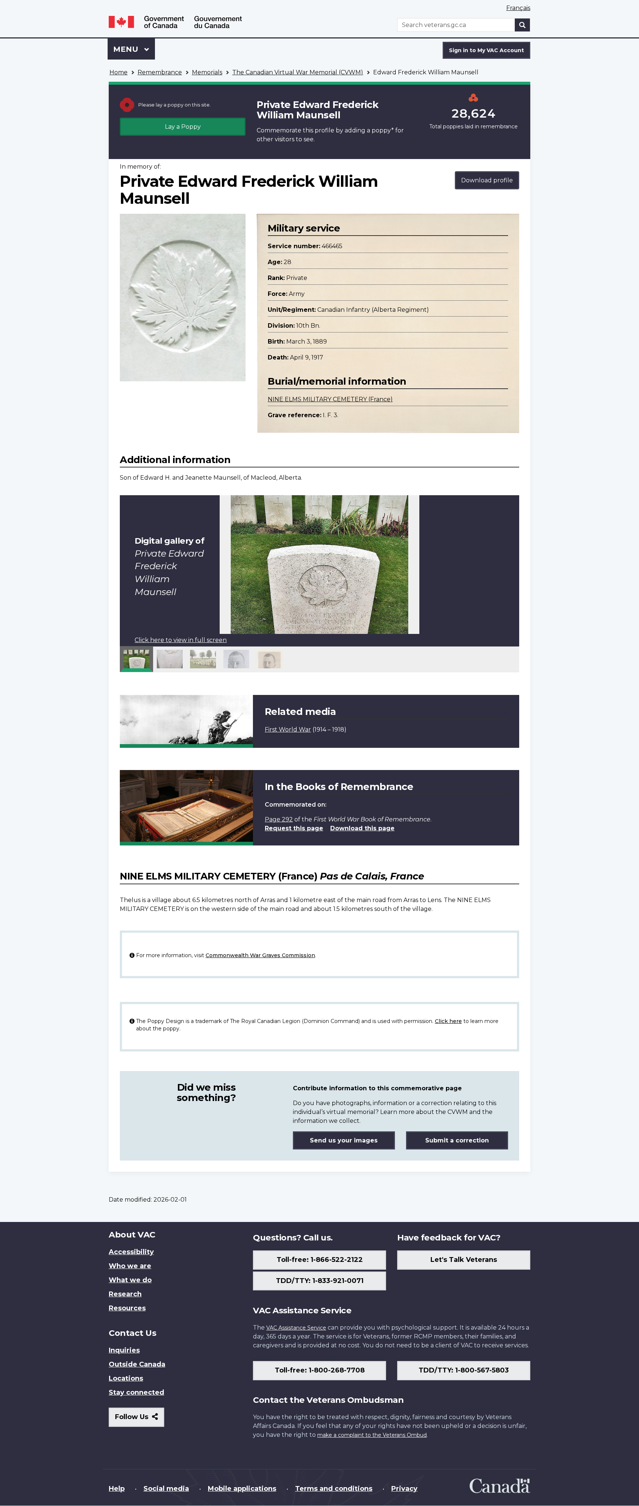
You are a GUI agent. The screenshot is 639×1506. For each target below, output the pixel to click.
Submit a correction (457, 1140)
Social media (166, 1489)
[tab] (136, 659)
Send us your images (344, 1140)
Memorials (207, 72)
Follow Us (139, 1419)
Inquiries (124, 1350)
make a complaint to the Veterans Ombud (372, 1435)
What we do (130, 1280)
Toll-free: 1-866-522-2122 (320, 1260)
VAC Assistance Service (296, 1327)
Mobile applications (242, 1489)
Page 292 (279, 819)
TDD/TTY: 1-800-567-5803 (464, 1370)
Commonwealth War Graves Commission (260, 955)
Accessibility (131, 1252)
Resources (127, 1308)
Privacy (404, 1489)
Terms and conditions (333, 1489)
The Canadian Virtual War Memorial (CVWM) (297, 72)
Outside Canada (137, 1364)
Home (118, 72)
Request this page (294, 828)
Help (117, 1489)
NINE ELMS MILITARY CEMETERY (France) (330, 399)
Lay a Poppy (183, 126)
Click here (448, 1021)
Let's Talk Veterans (463, 1260)
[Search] (522, 25)
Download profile (487, 180)
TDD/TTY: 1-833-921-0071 (320, 1281)
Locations (126, 1378)
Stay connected (136, 1392)
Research (125, 1294)
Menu (127, 49)
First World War (288, 729)
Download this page (362, 828)
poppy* (383, 130)
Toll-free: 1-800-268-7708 (320, 1370)
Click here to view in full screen (181, 640)
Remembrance (160, 72)
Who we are (130, 1266)
